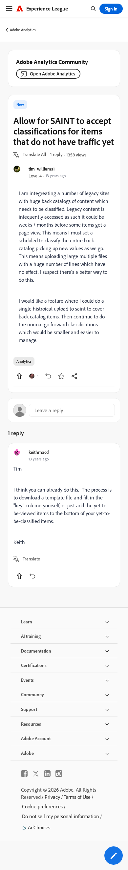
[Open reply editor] (64, 410)
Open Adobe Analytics (52, 74)
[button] (34, 155)
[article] (64, 515)
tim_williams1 (42, 169)
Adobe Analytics (23, 29)
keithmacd (39, 452)
